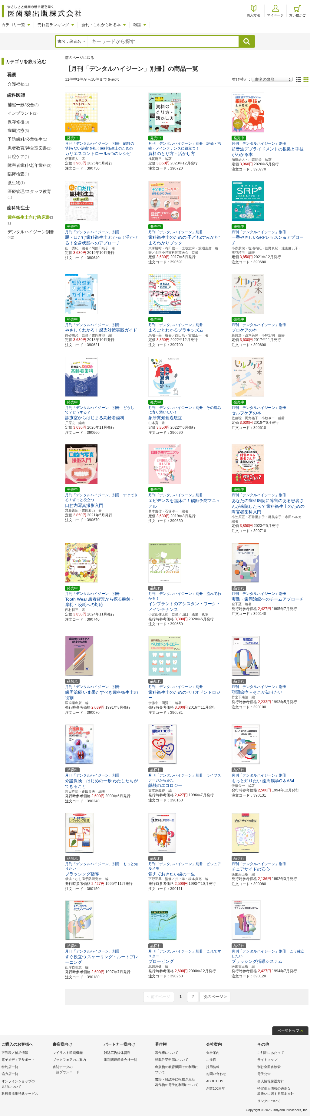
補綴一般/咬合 (23, 104)
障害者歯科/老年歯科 (29, 165)
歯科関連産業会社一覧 (120, 1059)
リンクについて (269, 1101)
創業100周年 (215, 1088)
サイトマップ (267, 1059)
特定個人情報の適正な (275, 1091)
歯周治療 (18, 130)
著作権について (166, 1052)
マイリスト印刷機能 (68, 1052)
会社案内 (212, 1052)
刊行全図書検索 (269, 1067)
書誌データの (66, 1069)
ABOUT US (214, 1081)
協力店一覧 (10, 1074)
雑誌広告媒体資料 (117, 1052)
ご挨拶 (211, 1059)
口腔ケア (18, 156)
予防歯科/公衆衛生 (27, 139)
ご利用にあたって (270, 1052)
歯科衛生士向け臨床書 (30, 220)
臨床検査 (18, 173)
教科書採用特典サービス (20, 1093)
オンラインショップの (18, 1083)
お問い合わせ (216, 1074)
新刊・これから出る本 (101, 24)
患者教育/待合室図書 (29, 148)
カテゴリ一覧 (13, 24)
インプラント (23, 113)
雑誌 (137, 24)
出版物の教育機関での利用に (176, 1069)
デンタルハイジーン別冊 (31, 234)
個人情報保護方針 (270, 1081)
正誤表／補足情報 (15, 1052)
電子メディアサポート (18, 1059)
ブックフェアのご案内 (69, 1059)
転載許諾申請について (171, 1059)
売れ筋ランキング (53, 24)
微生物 (16, 182)
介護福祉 (18, 84)
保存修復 (18, 122)
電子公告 (264, 1074)
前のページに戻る (79, 58)
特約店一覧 (10, 1067)
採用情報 (212, 1067)
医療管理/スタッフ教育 (29, 194)
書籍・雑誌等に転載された (176, 1082)
